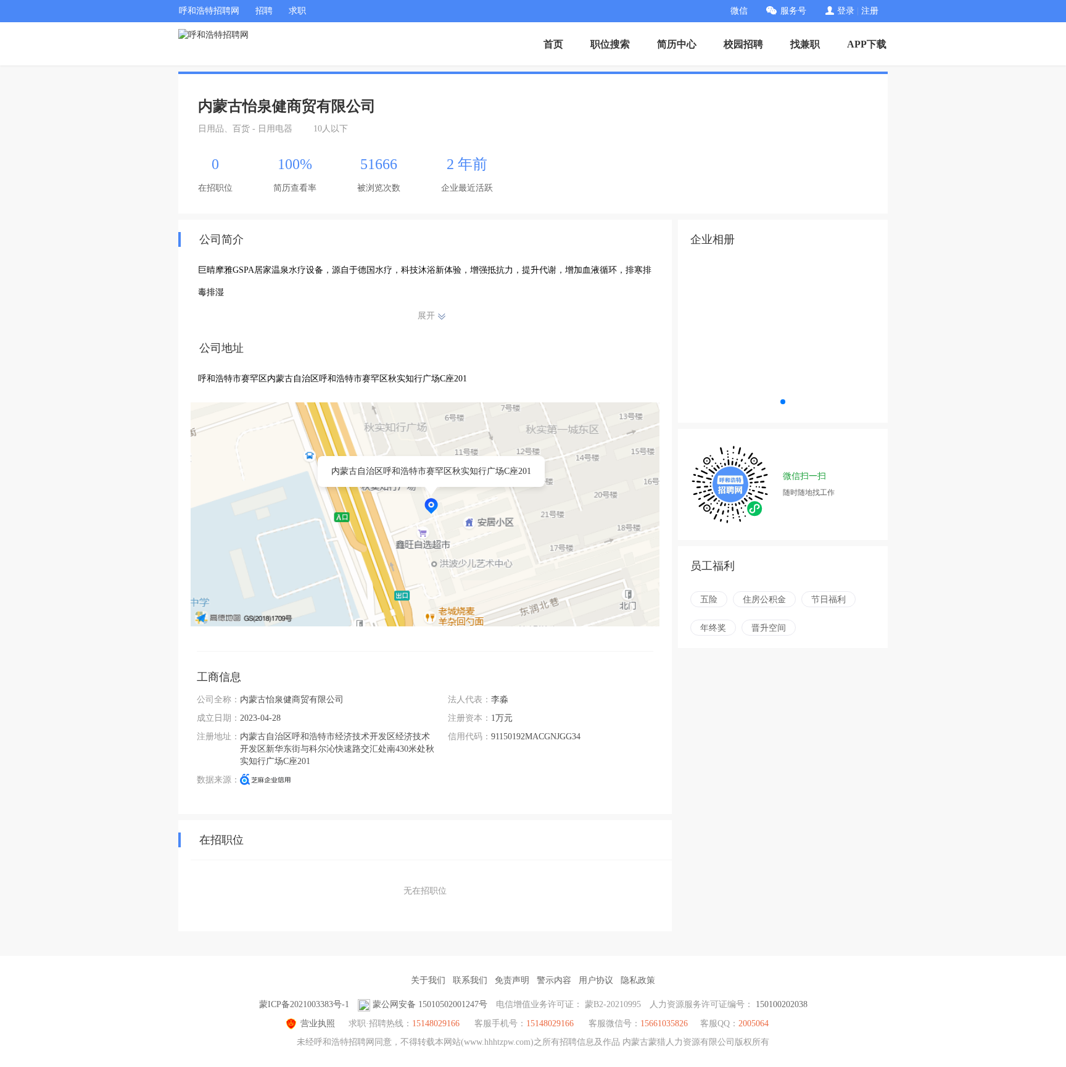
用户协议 (596, 980)
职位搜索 (610, 44)
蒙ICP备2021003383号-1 (304, 1004)
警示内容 (554, 980)
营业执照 (317, 1023)
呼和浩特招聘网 (209, 10)
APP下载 (866, 44)
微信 (739, 10)
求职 (297, 10)
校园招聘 (743, 44)
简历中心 (676, 44)
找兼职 (805, 44)
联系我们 (470, 980)
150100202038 (782, 1004)
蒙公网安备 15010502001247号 (430, 1004)
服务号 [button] (793, 10)
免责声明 (512, 980)
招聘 (264, 10)
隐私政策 (638, 980)
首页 (553, 44)
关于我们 (428, 980)
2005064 (753, 1023)
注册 (869, 10)
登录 (845, 10)
